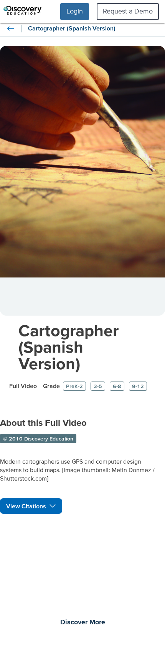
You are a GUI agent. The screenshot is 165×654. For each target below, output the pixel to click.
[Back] (10, 28)
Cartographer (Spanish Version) (68, 347)
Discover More (82, 622)
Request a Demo (128, 11)
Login (74, 11)
